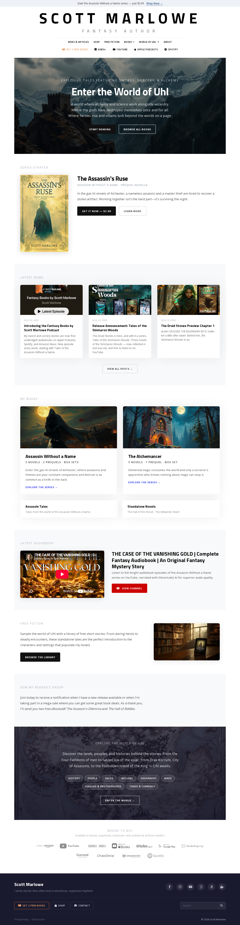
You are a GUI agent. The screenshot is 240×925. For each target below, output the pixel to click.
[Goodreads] (201, 887)
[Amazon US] (45, 846)
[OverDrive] (106, 855)
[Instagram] (180, 887)
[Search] (222, 905)
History (74, 778)
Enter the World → (120, 800)
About (168, 42)
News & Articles (78, 42)
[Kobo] (144, 846)
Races (109, 778)
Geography (148, 778)
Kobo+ (101, 49)
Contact (83, 905)
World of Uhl (147, 42)
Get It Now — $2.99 (96, 211)
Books (128, 42)
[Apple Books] (121, 846)
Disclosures (38, 919)
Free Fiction (112, 42)
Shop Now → (154, 3)
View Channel (131, 588)
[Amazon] (211, 887)
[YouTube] (71, 846)
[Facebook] (169, 887)
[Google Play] (167, 846)
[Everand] (82, 855)
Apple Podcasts (147, 49)
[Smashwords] (131, 855)
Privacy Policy (21, 919)
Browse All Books (137, 129)
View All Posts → (120, 369)
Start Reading (100, 129)
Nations (127, 778)
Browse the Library (40, 657)
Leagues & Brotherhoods (103, 786)
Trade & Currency (142, 786)
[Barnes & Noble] (97, 846)
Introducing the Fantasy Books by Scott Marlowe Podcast (48, 328)
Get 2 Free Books (76, 49)
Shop (97, 42)
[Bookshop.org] (192, 846)
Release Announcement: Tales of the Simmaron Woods (119, 328)
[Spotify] (156, 855)
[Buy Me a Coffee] (222, 887)
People (92, 778)
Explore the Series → (42, 487)
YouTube (121, 49)
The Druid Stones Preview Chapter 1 (187, 325)
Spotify (172, 49)
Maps (168, 778)
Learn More (132, 211)
